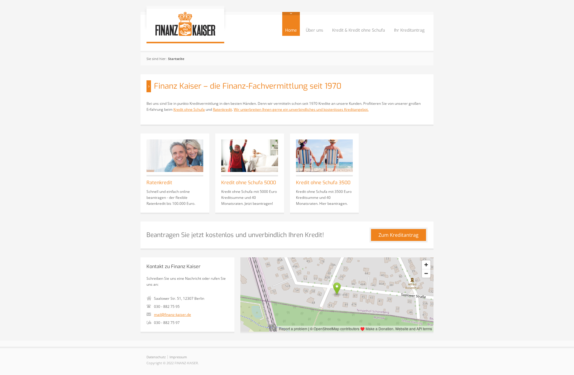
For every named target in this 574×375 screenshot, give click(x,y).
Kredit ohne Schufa (189, 109)
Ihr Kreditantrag (409, 30)
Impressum (178, 357)
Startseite (176, 58)
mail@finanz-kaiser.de (172, 314)
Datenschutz (156, 357)
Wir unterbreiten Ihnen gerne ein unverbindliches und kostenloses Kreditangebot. (301, 109)
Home (291, 30)
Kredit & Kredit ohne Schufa (358, 30)
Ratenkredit (222, 109)
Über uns (314, 30)
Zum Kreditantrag (398, 235)
